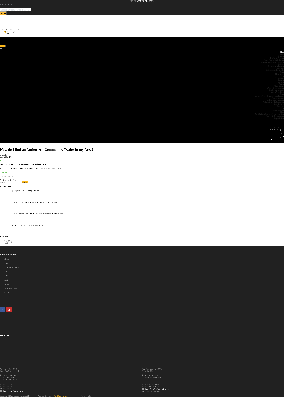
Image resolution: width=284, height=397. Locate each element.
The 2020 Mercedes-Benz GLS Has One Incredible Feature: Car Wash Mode (37, 214)
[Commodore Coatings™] (17, 40)
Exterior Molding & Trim (275, 70)
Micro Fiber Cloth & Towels (274, 60)
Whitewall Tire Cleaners (275, 88)
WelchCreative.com (60, 396)
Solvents (281, 82)
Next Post (13, 180)
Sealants (281, 80)
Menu (3, 46)
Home (6, 259)
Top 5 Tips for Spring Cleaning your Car (25, 191)
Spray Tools (280, 126)
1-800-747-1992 (14, 29)
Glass (282, 72)
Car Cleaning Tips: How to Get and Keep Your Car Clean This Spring (34, 202)
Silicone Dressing (278, 98)
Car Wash (280, 106)
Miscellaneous (279, 128)
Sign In (140, 1)
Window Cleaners (277, 110)
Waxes (281, 84)
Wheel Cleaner (279, 86)
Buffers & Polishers (277, 58)
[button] (142, 162)
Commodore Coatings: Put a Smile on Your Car (27, 225)
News (282, 138)
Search (3, 13)
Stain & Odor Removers (275, 100)
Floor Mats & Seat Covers (275, 116)
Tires (282, 76)
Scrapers (281, 124)
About (282, 132)
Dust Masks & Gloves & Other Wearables (269, 114)
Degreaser (280, 68)
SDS (282, 134)
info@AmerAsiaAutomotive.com (157, 389)
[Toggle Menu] (1, 48)
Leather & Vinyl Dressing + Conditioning (269, 96)
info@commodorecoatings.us (13, 391)
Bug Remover (279, 104)
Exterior (281, 64)
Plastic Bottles (279, 118)
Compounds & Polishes (275, 66)
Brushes (281, 56)
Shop (282, 52)
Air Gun (281, 122)
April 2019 (8, 243)
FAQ (282, 136)
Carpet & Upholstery (276, 92)
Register (149, 1)
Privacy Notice (86, 396)
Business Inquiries (277, 140)
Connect (281, 142)
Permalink (3, 172)
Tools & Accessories (277, 120)
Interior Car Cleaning (276, 90)
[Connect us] (2, 309)
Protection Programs (277, 130)
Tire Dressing (279, 78)
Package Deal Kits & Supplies (273, 102)
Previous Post (5, 180)
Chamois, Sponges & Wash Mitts (272, 62)
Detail (282, 54)
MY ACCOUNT (6, 5)
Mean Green (279, 74)
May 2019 (8, 241)
